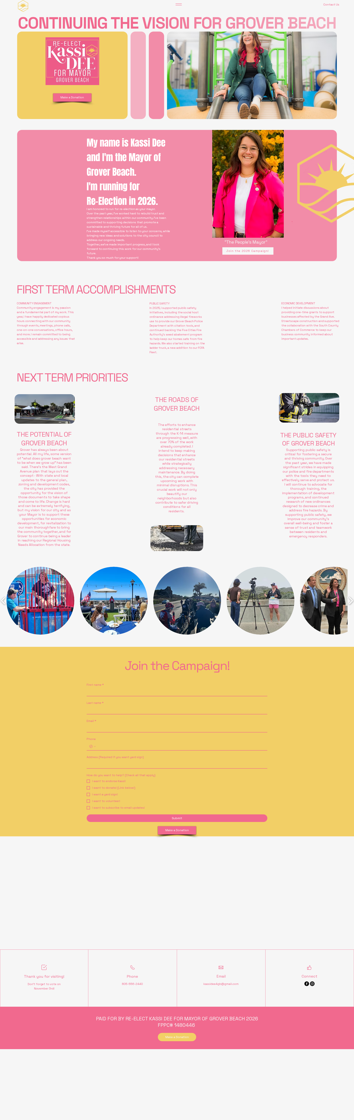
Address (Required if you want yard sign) (115, 757)
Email (91, 721)
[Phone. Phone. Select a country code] (92, 746)
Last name (95, 703)
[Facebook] (306, 983)
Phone (91, 739)
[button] (40, 601)
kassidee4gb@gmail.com (221, 984)
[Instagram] (312, 983)
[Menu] (178, 4)
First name (95, 685)
